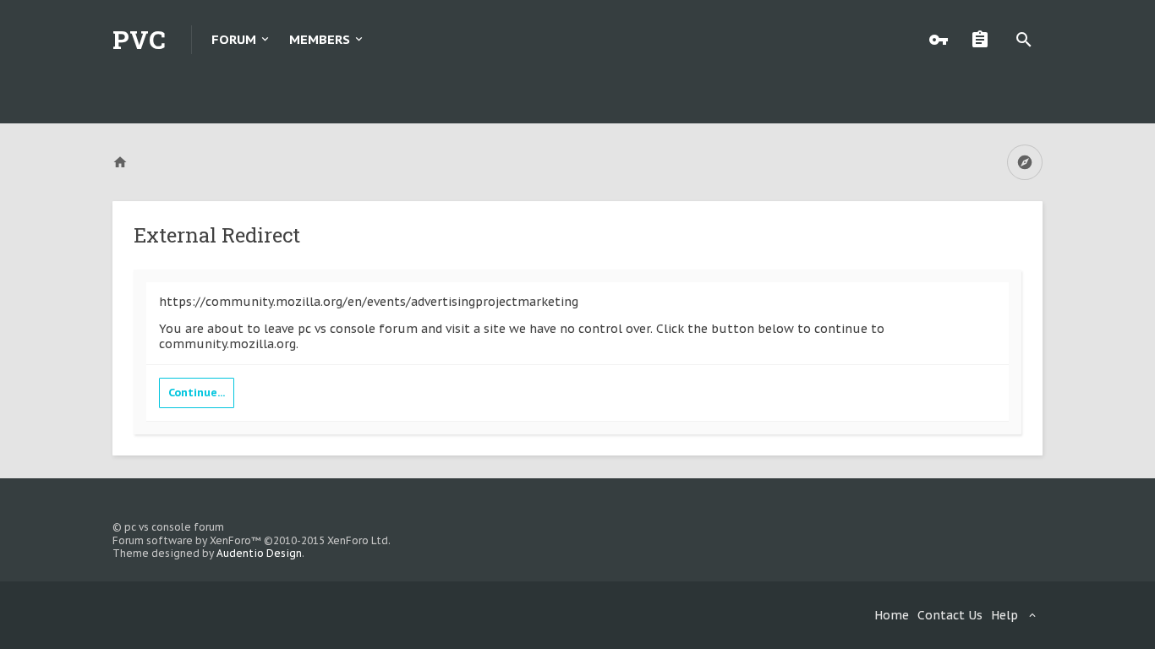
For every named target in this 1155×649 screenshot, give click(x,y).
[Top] (1096, 626)
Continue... (196, 392)
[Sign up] (984, 39)
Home (891, 615)
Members (319, 39)
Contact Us (950, 615)
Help (1004, 615)
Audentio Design (259, 553)
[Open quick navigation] (1025, 162)
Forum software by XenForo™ (251, 540)
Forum (233, 39)
